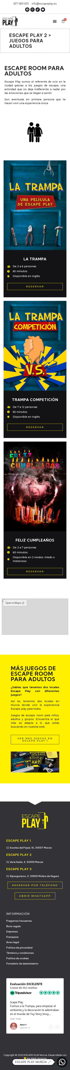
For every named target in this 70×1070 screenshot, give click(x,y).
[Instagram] (32, 9)
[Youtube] (43, 9)
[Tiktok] (38, 9)
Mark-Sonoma (38, 1058)
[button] (55, 21)
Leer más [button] (15, 1018)
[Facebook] (27, 9)
